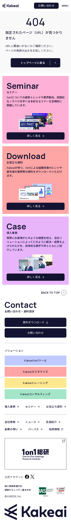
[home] (10, 6)
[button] (65, 5)
